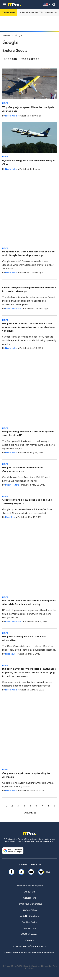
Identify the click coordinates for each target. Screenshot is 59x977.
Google (18, 35)
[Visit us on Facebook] (11, 872)
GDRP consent (29, 934)
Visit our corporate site (42, 841)
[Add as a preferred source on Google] (12, 850)
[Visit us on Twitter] (21, 872)
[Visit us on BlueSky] (40, 872)
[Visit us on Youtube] (31, 872)
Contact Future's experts (30, 885)
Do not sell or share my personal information (29, 952)
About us (29, 891)
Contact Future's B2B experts (29, 946)
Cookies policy (29, 922)
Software (6, 35)
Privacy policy (29, 910)
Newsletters (29, 928)
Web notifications (29, 916)
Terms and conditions (29, 903)
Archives (30, 812)
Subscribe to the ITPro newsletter (38, 12)
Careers (29, 940)
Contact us (29, 897)
